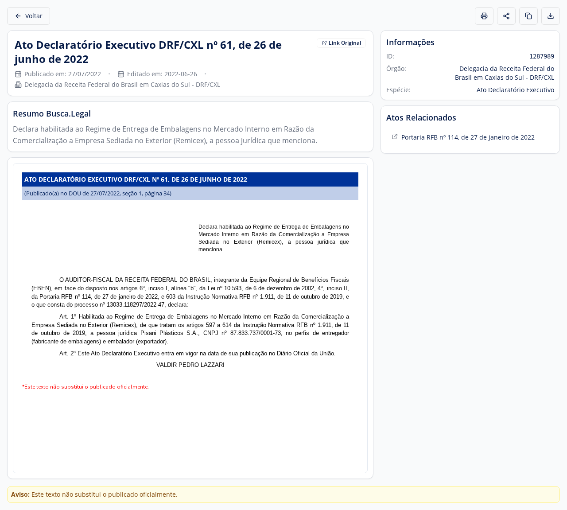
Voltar (34, 16)
